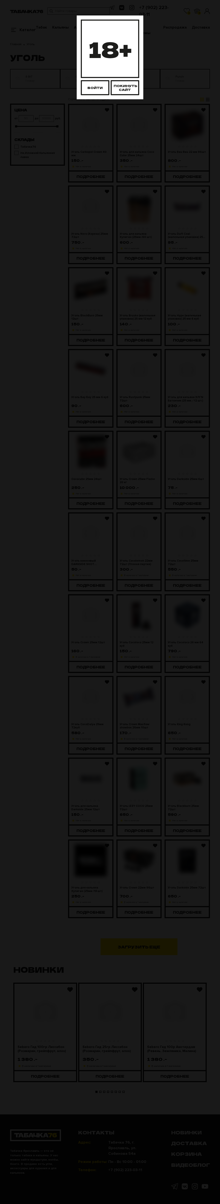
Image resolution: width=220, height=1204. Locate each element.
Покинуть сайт (125, 87)
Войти (95, 87)
